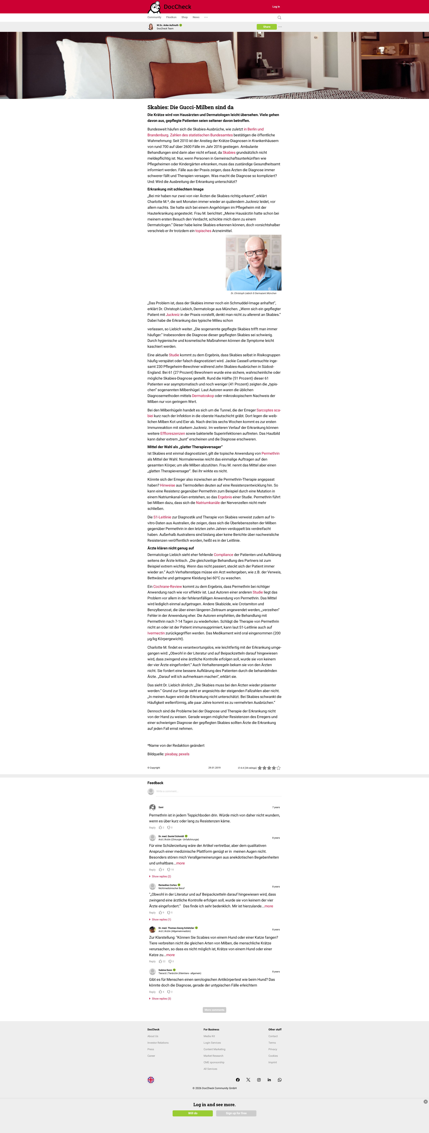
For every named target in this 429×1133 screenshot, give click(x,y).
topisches (203, 231)
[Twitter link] (248, 1080)
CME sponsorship (214, 1062)
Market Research (213, 1055)
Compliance (223, 555)
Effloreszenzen (172, 433)
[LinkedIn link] (269, 1080)
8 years (276, 837)
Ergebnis (225, 497)
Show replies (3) (161, 998)
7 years (276, 807)
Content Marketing (214, 1049)
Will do (192, 1113)
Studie (174, 355)
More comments (214, 1009)
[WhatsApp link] (280, 1080)
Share (266, 26)
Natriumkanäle (208, 503)
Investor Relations (158, 1042)
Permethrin (271, 453)
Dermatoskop (203, 396)
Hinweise (167, 485)
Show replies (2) (161, 876)
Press (150, 1049)
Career (151, 1055)
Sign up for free (236, 1113)
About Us (152, 1036)
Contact (273, 1036)
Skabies (229, 152)
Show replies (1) (161, 919)
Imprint (272, 1062)
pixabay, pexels (177, 754)
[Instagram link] (259, 1080)
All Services (210, 1068)
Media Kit (209, 1036)
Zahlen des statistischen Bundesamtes (201, 135)
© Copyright (153, 767)
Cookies (273, 1055)
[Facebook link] (238, 1080)
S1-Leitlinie (162, 517)
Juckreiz (173, 315)
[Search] (279, 17)
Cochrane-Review (167, 586)
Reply (152, 827)
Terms (272, 1042)
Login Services (212, 1042)
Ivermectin (156, 633)
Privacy (272, 1049)
